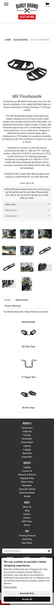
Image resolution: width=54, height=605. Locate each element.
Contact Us (27, 470)
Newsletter (27, 485)
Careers (27, 514)
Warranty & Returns (27, 474)
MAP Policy (27, 521)
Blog (27, 510)
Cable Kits (27, 431)
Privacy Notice (10, 587)
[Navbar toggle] (6, 4)
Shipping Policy (27, 478)
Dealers (27, 517)
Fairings (27, 434)
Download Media (27, 492)
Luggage (27, 449)
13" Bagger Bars (28, 377)
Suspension (27, 456)
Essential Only (27, 593)
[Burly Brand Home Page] (27, 8)
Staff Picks (27, 539)
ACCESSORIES (21, 39)
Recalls (27, 496)
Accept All (27, 599)
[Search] (49, 551)
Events (27, 524)
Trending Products (27, 535)
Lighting (27, 445)
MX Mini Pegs (28, 407)
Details (7, 299)
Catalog (27, 467)
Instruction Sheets (27, 489)
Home (8, 39)
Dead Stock (27, 542)
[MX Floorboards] (27, 69)
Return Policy (27, 481)
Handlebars (27, 438)
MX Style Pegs (28, 346)
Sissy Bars (27, 453)
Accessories (27, 427)
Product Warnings (12, 305)
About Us (27, 506)
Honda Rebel (27, 442)
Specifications (22, 299)
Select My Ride (27, 17)
